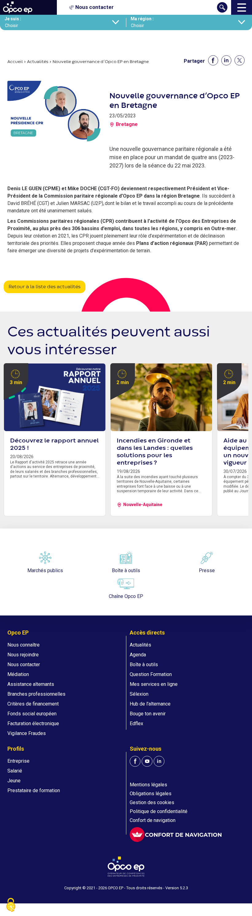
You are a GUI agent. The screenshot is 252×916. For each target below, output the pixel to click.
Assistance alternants (30, 684)
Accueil (15, 62)
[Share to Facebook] (213, 60)
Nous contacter (23, 664)
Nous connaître (23, 645)
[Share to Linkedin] (226, 60)
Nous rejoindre (23, 655)
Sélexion (139, 694)
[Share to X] (239, 60)
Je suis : (13, 18)
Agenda (138, 655)
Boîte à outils (144, 664)
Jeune (14, 781)
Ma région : (142, 18)
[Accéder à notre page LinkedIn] (159, 761)
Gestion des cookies (152, 802)
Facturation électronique (33, 723)
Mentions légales (148, 785)
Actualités (37, 62)
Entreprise (18, 761)
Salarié (14, 771)
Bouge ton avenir (148, 714)
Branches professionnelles (36, 694)
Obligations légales (150, 793)
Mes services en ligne (154, 684)
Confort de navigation (152, 820)
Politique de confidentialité (158, 811)
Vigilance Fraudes (26, 733)
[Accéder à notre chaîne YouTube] (147, 761)
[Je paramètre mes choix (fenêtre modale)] (11, 905)
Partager (194, 61)
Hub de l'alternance (150, 704)
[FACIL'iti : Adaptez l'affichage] (176, 834)
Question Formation (151, 674)
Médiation (18, 674)
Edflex (136, 723)
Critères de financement (33, 704)
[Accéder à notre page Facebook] (135, 761)
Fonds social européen (32, 714)
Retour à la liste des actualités (45, 287)
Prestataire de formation (33, 790)
